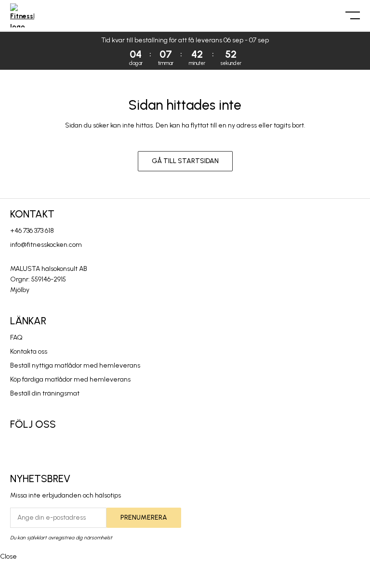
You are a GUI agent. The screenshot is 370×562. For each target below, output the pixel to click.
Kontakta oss (28, 351)
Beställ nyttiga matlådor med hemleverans (75, 365)
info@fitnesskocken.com (46, 245)
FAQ (16, 337)
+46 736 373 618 (32, 231)
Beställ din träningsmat (44, 393)
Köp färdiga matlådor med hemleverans (70, 379)
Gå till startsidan (185, 161)
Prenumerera (143, 517)
